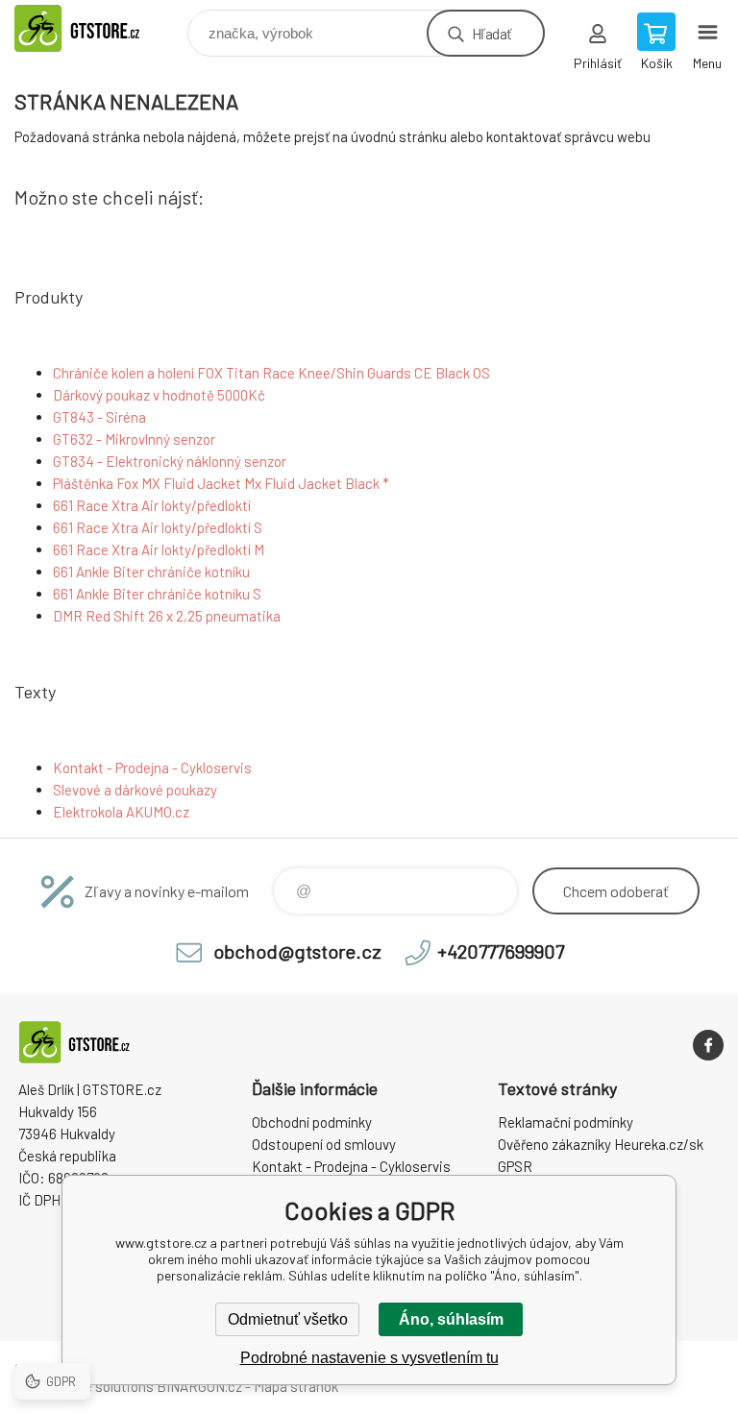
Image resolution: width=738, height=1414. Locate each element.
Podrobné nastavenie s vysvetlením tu (369, 1358)
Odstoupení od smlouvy (324, 1144)
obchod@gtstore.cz (297, 951)
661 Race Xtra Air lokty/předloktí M (158, 549)
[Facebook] (708, 1045)
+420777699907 (500, 951)
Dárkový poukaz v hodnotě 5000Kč (159, 394)
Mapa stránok (296, 1386)
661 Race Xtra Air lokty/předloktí (152, 505)
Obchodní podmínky (312, 1122)
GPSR (515, 1166)
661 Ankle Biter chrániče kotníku (151, 571)
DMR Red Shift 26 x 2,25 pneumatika (167, 615)
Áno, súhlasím (451, 1319)
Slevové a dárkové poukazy (135, 789)
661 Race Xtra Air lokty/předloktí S (157, 527)
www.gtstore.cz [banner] (99, 28)
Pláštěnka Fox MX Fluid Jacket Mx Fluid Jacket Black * (221, 483)
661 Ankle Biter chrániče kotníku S (157, 593)
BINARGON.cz (199, 1386)
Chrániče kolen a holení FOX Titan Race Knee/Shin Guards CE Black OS (271, 372)
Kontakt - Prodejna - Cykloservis (152, 767)
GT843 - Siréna (99, 417)
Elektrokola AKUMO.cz (121, 811)
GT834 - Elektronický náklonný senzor (169, 461)
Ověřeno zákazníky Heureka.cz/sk (600, 1144)
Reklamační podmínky (565, 1122)
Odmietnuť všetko (288, 1319)
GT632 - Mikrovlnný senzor (134, 439)
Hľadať (491, 33)
